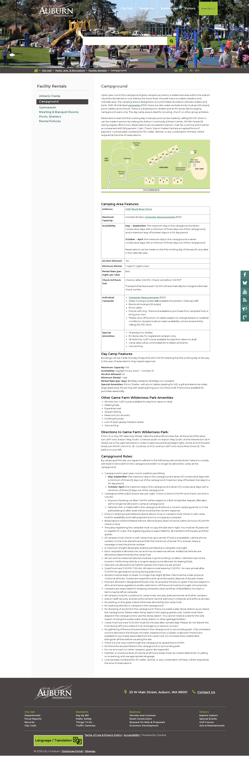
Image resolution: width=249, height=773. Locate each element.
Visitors (189, 8)
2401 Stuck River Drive (138, 209)
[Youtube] (245, 292)
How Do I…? (208, 8)
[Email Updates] (245, 309)
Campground (48, 101)
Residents (146, 8)
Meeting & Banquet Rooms (59, 112)
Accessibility (132, 735)
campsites (134, 105)
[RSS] (245, 300)
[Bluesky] (245, 283)
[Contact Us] (245, 317)
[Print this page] (176, 70)
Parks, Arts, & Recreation (70, 70)
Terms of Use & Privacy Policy (103, 735)
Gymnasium (47, 107)
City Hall (126, 8)
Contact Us (206, 692)
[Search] (171, 41)
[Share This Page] (181, 70)
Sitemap (90, 751)
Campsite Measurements (160, 217)
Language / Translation (54, 740)
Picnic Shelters (50, 116)
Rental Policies (50, 121)
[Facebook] (245, 275)
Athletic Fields (49, 96)
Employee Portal (72, 751)
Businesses (169, 8)
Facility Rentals (98, 70)
